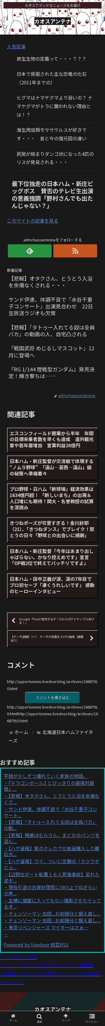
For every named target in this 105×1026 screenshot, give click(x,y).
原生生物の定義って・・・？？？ (51, 58)
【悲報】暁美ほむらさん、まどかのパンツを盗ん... (52, 838)
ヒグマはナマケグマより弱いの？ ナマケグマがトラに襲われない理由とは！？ (54, 106)
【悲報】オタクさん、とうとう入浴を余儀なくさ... (51, 798)
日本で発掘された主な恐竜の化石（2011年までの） (52, 78)
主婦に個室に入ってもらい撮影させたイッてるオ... (52, 903)
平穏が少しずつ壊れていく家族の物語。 (46, 775)
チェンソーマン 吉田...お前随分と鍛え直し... (54, 913)
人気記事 (16, 46)
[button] (94, 699)
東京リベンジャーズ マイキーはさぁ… (48, 927)
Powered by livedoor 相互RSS (36, 944)
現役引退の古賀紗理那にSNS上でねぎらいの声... (50, 890)
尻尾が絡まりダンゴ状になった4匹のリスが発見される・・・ (55, 158)
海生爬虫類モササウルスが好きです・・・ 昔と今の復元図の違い (52, 134)
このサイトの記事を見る (32, 220)
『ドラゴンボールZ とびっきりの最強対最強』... (49, 786)
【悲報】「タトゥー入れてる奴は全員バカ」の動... (50, 825)
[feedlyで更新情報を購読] (30, 250)
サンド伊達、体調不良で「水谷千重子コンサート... (50, 812)
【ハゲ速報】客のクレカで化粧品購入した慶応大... (51, 851)
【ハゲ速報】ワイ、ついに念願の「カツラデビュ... (51, 864)
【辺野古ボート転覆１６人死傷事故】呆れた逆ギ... (51, 877)
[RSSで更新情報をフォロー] (75, 250)
